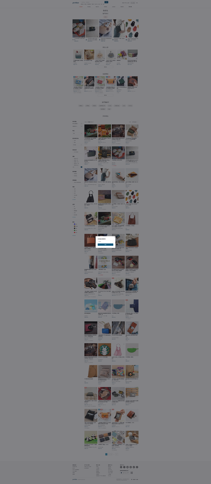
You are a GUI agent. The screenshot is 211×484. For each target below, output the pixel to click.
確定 (105, 244)
